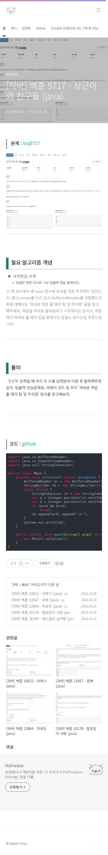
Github (41, 28)
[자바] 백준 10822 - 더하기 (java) (36, 593)
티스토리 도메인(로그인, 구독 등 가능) (74, 28)
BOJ (25, 584)
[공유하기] (21, 563)
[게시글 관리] (27, 563)
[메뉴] (98, 10)
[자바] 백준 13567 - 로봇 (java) (35, 599)
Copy (94, 457)
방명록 (26, 28)
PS (15, 584)
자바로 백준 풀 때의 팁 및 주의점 (56, 304)
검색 (87, 10)
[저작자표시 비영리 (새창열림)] (59, 564)
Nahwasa (14, 765)
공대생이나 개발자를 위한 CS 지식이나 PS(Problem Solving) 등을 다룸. (44, 774)
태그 (14, 28)
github (29, 443)
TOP (98, 845)
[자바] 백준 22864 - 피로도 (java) (36, 606)
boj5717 (31, 143)
